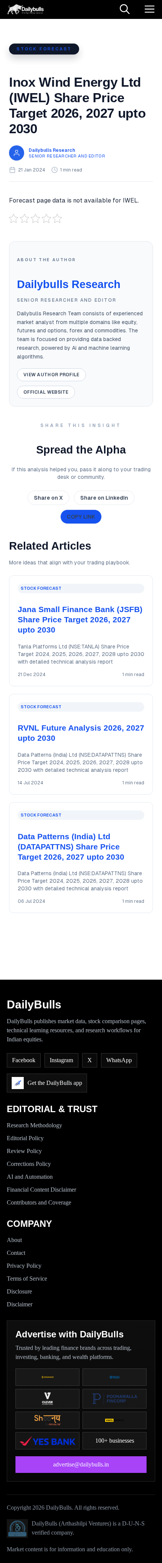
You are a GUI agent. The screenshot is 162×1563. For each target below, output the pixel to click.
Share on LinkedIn (104, 498)
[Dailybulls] (25, 9)
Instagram (61, 1060)
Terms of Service (27, 1278)
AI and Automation (30, 1176)
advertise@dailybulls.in (81, 1464)
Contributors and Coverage (39, 1202)
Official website (46, 392)
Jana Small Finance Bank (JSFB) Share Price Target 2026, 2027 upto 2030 (80, 619)
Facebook (23, 1060)
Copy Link (81, 517)
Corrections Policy (29, 1164)
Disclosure (19, 1291)
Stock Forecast (44, 49)
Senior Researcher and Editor (67, 156)
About (14, 1240)
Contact (16, 1253)
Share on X (48, 498)
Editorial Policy (25, 1138)
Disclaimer (19, 1304)
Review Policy (24, 1151)
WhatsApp (119, 1060)
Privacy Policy (24, 1265)
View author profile (51, 374)
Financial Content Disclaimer (41, 1189)
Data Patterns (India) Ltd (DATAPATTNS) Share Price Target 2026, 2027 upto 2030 (71, 846)
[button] (124, 9)
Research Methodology (34, 1125)
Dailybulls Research (52, 150)
